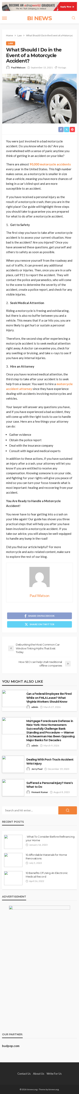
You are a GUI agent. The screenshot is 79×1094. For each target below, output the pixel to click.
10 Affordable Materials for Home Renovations (46, 856)
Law (10, 43)
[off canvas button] (4, 18)
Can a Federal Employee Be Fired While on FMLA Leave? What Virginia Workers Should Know (49, 697)
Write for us (54, 1073)
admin (34, 706)
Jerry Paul (36, 768)
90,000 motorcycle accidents (50, 164)
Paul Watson (18, 67)
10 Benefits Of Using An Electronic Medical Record (47, 874)
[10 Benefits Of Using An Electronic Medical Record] (13, 878)
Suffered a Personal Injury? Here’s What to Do (49, 784)
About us (38, 1073)
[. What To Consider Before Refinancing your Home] (13, 842)
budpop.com (10, 1046)
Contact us (24, 1073)
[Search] (73, 18)
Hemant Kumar (39, 792)
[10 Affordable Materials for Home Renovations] (13, 860)
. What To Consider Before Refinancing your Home (50, 838)
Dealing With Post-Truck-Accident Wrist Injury (49, 761)
